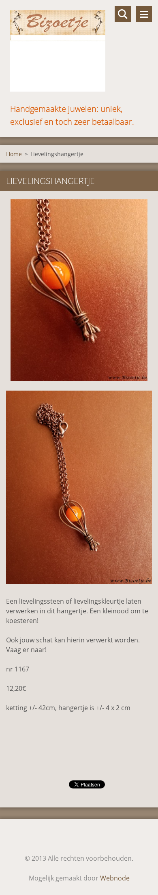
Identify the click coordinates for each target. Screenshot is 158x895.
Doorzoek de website (123, 14)
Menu (144, 14)
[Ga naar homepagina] (79, 51)
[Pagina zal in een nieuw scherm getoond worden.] (79, 290)
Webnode (115, 878)
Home (14, 154)
